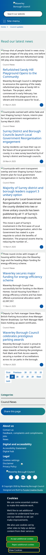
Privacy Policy (9, 466)
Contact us (8, 429)
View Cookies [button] (15, 550)
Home (3, 27)
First (8, 372)
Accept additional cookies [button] (22, 538)
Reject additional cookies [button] (23, 544)
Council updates (16, 27)
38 (27, 376)
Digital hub (8, 451)
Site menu (13, 21)
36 (17, 376)
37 (22, 376)
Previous (17, 372)
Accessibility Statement (14, 448)
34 (7, 376)
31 (30, 372)
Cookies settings (11, 460)
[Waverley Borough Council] (23, 4)
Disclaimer (8, 463)
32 (36, 372)
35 (12, 376)
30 (25, 372)
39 (32, 376)
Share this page (12, 411)
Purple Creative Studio (33, 490)
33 (41, 372)
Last (8, 381)
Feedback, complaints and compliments (23, 433)
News (5, 439)
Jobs (5, 436)
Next (39, 376)
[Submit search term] (37, 14)
